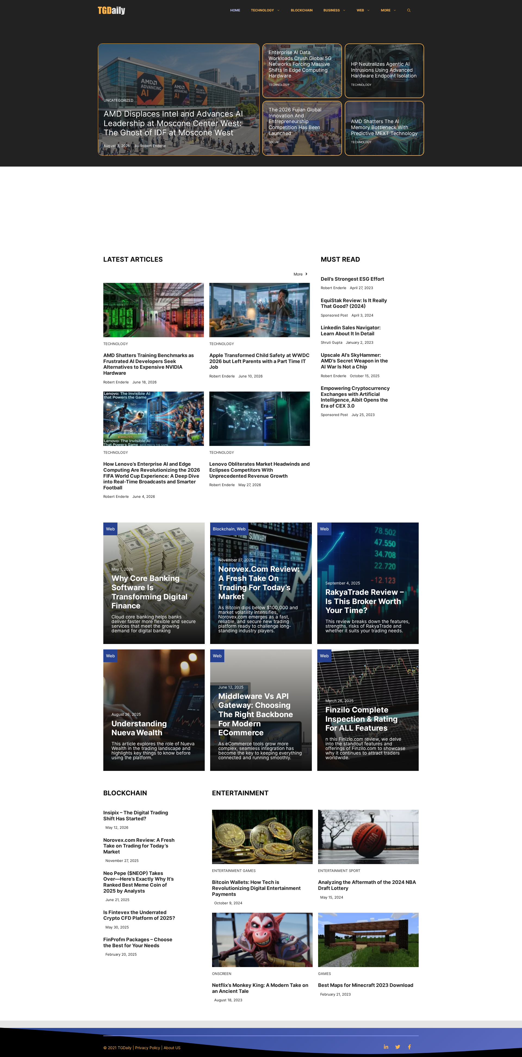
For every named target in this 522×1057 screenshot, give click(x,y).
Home (235, 10)
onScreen (221, 973)
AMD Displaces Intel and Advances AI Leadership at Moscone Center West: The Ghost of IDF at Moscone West (173, 123)
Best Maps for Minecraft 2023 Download (365, 985)
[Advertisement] (261, 207)
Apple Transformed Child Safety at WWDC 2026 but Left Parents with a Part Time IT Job (259, 361)
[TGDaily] (111, 10)
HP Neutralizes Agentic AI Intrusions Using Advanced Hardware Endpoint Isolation (384, 70)
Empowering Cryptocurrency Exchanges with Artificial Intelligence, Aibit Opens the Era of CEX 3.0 (355, 397)
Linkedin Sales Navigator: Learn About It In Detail (351, 330)
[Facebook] (409, 1046)
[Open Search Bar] (409, 10)
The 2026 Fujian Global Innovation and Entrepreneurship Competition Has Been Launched (295, 121)
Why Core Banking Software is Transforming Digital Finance (149, 592)
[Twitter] (397, 1046)
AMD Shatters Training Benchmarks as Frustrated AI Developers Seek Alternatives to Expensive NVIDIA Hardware (148, 364)
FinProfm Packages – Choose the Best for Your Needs (137, 942)
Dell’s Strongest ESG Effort (352, 279)
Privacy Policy (147, 1047)
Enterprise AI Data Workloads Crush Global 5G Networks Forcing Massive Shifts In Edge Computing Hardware (300, 64)
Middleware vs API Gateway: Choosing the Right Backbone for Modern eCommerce (255, 714)
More (385, 10)
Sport (354, 870)
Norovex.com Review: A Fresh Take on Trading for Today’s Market (259, 582)
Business (332, 10)
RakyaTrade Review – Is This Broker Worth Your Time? (364, 601)
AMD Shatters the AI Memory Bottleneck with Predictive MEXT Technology (384, 127)
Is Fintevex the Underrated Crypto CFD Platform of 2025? (139, 915)
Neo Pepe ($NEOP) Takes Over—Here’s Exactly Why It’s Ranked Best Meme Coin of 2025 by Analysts (138, 882)
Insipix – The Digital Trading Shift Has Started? (135, 815)
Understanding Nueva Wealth (139, 728)
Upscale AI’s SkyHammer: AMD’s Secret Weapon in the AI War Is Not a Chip (354, 361)
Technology (262, 10)
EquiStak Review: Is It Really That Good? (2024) (354, 303)
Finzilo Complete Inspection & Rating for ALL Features (361, 719)
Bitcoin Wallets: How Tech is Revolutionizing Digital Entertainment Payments (256, 888)
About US (172, 1047)
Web (360, 10)
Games (249, 870)
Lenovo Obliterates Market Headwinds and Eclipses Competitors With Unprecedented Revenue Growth (259, 470)
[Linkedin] (386, 1046)
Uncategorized (118, 100)
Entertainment (227, 870)
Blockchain (302, 10)
